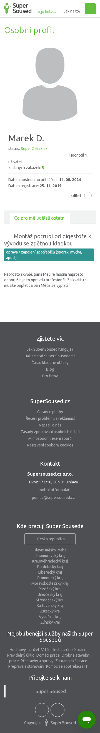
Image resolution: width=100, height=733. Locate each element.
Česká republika (51, 539)
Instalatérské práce (69, 649)
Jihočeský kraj (50, 594)
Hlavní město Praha (50, 550)
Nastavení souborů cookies (50, 445)
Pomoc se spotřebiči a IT (67, 666)
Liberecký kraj (50, 572)
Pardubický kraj (50, 566)
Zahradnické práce (71, 661)
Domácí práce (48, 655)
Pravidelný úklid (20, 655)
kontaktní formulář (53, 490)
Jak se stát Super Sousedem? (50, 356)
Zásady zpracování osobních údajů (50, 432)
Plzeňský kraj (50, 589)
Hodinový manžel (24, 649)
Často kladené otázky (50, 362)
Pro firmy (50, 376)
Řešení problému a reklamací (50, 418)
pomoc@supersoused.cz (53, 497)
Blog (50, 369)
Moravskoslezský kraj (50, 583)
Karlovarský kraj (50, 605)
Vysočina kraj (50, 616)
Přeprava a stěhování (26, 666)
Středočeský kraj (50, 600)
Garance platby (50, 412)
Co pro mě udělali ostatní (40, 217)
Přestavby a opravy (37, 661)
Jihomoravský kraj (50, 555)
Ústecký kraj (50, 611)
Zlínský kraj (50, 622)
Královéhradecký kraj (50, 561)
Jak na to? (72, 11)
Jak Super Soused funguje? (50, 349)
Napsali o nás (50, 425)
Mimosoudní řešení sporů (50, 438)
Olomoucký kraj (50, 578)
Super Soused (51, 691)
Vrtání (46, 649)
